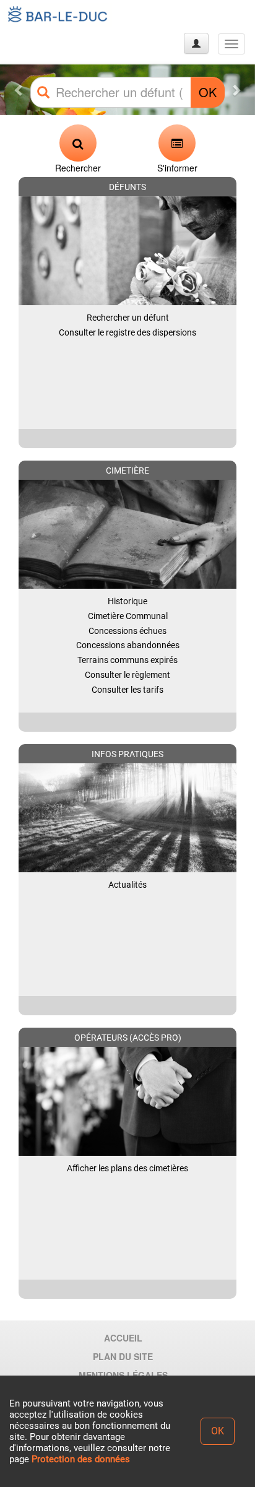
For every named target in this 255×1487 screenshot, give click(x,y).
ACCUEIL (123, 1338)
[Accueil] (57, 15)
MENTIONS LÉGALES (123, 1375)
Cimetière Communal (128, 616)
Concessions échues (127, 631)
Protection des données (81, 1459)
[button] (19, 89)
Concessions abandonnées (127, 645)
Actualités (127, 885)
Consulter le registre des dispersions (127, 332)
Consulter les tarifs (127, 690)
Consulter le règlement (127, 675)
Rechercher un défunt (128, 318)
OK (208, 92)
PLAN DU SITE (123, 1356)
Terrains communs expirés (127, 660)
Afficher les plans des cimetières (127, 1168)
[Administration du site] (196, 43)
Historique (127, 601)
